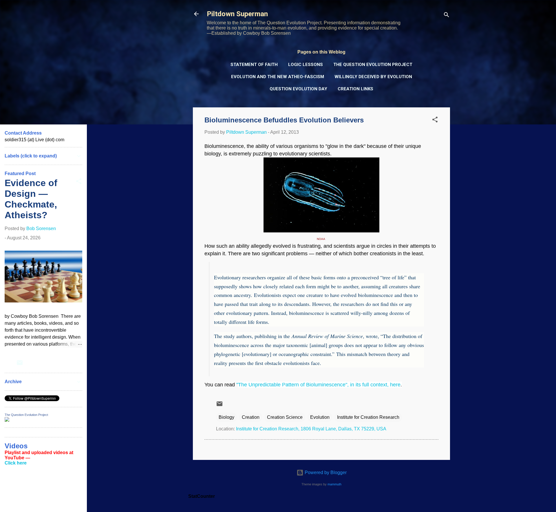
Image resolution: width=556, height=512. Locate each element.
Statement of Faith (254, 64)
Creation (250, 417)
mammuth (334, 484)
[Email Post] (219, 405)
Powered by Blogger (325, 472)
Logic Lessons (305, 64)
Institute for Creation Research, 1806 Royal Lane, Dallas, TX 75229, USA (311, 428)
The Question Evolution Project (372, 64)
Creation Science (285, 417)
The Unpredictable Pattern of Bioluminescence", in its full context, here (319, 385)
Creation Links (355, 88)
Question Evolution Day (298, 88)
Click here (16, 462)
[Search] (446, 16)
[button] (434, 120)
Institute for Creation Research (368, 417)
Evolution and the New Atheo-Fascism (277, 76)
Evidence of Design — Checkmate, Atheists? (31, 199)
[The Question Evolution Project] (7, 420)
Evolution (320, 417)
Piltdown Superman (237, 14)
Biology (226, 417)
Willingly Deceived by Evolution (373, 76)
